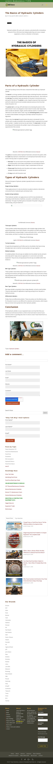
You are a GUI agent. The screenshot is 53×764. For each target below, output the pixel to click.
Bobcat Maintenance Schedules (13, 489)
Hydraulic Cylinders (23, 16)
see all (7, 466)
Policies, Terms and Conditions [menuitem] (13, 727)
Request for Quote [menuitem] (10, 720)
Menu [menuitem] (7, 708)
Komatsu (7, 659)
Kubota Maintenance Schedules (13, 495)
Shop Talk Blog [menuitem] (9, 718)
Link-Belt (7, 666)
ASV (6, 608)
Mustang (7, 671)
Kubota (7, 661)
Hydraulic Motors (9, 461)
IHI (6, 644)
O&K (6, 676)
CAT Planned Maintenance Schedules (14, 486)
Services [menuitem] (8, 714)
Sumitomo (8, 688)
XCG (6, 698)
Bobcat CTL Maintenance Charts (13, 492)
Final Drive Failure (10, 464)
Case (6, 617)
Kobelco (7, 657)
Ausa (6, 613)
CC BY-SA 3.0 (21, 152)
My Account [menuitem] (9, 724)
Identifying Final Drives (11, 477)
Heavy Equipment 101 (10, 449)
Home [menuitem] (7, 710)
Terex (6, 693)
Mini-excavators (9, 459)
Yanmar (7, 701)
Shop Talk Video (9, 474)
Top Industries (18, 518)
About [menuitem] (7, 712)
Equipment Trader (10, 506)
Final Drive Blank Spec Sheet (12, 480)
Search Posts (9, 410)
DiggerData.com (9, 503)
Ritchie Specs (8, 509)
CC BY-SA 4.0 (20, 240)
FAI (6, 627)
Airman (7, 605)
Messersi (7, 669)
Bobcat (7, 615)
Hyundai (7, 642)
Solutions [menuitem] (8, 716)
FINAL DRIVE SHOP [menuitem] (10, 722)
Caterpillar (8, 620)
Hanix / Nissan (9, 637)
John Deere (8, 652)
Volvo (6, 696)
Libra (6, 664)
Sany (6, 683)
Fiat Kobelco (8, 632)
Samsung (7, 681)
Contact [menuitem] (8, 729)
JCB (6, 649)
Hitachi (7, 639)
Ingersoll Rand (9, 647)
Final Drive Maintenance (11, 451)
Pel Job (7, 679)
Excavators (8, 456)
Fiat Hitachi (8, 630)
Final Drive (8, 454)
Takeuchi (7, 691)
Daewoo (7, 622)
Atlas (6, 610)
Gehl (6, 635)
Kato (6, 654)
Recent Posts (9, 518)
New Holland (8, 674)
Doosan (7, 625)
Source (38, 152)
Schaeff (7, 686)
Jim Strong (9, 16)
